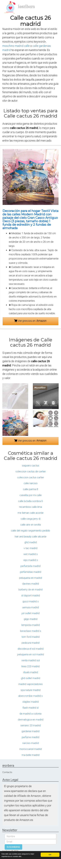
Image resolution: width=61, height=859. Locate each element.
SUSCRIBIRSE (13, 847)
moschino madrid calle (16, 45)
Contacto (7, 772)
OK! (50, 854)
